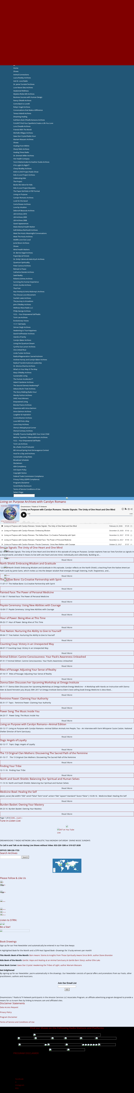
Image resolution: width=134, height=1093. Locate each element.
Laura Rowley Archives (22, 78)
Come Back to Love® (21, 104)
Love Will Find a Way (21, 421)
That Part (17, 288)
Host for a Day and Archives (24, 453)
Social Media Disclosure (22, 486)
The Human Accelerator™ (23, 379)
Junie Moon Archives (21, 243)
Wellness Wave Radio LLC (23, 308)
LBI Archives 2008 (20, 220)
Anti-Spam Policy (19, 470)
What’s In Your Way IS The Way (25, 369)
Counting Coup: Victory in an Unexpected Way (27, 644)
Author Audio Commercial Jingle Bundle (67, 20)
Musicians (67, 45)
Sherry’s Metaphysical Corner (24, 427)
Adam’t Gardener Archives (23, 382)
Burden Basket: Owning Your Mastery (22, 804)
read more (67, 560)
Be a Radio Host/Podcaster (23, 447)
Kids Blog (67, 35)
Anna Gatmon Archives (22, 411)
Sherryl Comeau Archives (23, 431)
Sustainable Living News (22, 457)
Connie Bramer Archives (22, 418)
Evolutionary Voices (21, 320)
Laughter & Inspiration (22, 414)
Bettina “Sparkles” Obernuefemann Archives (30, 437)
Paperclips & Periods (21, 256)
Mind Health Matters (21, 249)
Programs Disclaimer (21, 482)
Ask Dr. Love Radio (20, 81)
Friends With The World (22, 129)
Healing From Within (21, 146)
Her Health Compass (21, 159)
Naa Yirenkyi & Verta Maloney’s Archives (28, 291)
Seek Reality (18, 275)
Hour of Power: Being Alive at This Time (23, 618)
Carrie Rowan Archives (22, 204)
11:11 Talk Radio (19, 324)
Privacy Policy (6, 1012)
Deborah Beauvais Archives (23, 210)
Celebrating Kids (19, 178)
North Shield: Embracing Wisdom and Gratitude (28, 563)
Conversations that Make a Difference (28, 110)
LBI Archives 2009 (20, 217)
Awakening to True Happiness (25, 330)
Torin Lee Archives (20, 317)
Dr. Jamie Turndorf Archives (23, 84)
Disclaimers (17, 463)
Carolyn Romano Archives (23, 197)
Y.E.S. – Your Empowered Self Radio (26, 314)
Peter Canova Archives (22, 265)
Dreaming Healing (20, 116)
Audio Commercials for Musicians (67, 54)
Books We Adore (67, 14)
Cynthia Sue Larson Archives (24, 346)
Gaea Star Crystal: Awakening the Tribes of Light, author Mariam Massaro (49, 965)
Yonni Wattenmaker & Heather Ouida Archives (31, 162)
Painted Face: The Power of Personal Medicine (27, 592)
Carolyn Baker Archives (22, 340)
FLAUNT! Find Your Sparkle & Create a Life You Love (33, 123)
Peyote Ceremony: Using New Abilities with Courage (30, 605)
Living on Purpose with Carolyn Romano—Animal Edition (33, 724)
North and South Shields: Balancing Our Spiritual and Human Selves (39, 779)
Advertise (67, 4)
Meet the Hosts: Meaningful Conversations (30, 233)
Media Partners (67, 42)
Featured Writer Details (67, 26)
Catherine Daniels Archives (23, 272)
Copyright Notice (20, 473)
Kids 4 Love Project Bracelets (24, 188)
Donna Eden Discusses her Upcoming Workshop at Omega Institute (39, 682)
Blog (67, 32)
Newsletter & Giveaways (67, 11)
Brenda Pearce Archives (22, 405)
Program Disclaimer (8, 1017)
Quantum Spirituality (21, 262)
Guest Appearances (20, 223)
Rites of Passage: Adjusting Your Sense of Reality (28, 669)
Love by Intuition (20, 207)
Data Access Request (9, 1007)
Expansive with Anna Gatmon (24, 408)
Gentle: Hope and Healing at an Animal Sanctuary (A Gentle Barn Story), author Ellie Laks (61, 960)
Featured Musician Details (67, 51)
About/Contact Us (67, 1)
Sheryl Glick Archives (21, 149)
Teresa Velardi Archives (22, 113)
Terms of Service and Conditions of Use (17, 1022)
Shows (15, 71)
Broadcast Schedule (21, 460)
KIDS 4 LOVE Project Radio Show (25, 172)
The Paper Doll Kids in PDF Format (26, 191)
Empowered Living (20, 401)
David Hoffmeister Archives (24, 333)
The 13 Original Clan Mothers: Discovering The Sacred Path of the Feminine (44, 753)
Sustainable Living (20, 376)
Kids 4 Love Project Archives (24, 175)
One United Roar (19, 350)
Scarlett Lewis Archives (22, 298)
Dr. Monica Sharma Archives (24, 366)
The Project (17, 181)
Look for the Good (20, 201)
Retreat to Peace (19, 269)
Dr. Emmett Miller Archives (23, 155)
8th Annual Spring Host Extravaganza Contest (31, 450)
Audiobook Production (67, 17)
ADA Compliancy (19, 466)
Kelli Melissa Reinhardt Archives (25, 230)
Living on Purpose (20, 194)
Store (67, 60)
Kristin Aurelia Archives (22, 285)
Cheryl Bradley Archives (22, 168)
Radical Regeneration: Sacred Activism (28, 356)
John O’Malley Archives (22, 304)
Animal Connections (21, 74)
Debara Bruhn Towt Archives (24, 389)
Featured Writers (67, 23)
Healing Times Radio (21, 152)
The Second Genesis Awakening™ (26, 385)
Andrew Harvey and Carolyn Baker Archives (30, 359)
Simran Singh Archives (21, 327)
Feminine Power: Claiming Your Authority (24, 698)
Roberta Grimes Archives (22, 278)
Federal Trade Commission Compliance (28, 476)
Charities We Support (67, 39)
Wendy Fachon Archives (22, 395)
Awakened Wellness (21, 91)
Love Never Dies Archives (23, 87)
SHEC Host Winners (21, 398)
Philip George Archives (22, 311)
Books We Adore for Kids (67, 29)
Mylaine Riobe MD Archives (23, 94)
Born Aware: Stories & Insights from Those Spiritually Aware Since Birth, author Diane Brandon (71, 955)
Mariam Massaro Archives (23, 139)
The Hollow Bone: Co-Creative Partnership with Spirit (31, 579)
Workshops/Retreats (67, 57)
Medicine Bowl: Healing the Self (18, 791)
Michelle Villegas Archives (23, 133)
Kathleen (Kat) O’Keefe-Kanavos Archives (29, 120)
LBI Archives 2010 (20, 214)
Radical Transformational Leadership (27, 363)
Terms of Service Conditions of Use (26, 489)
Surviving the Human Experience (26, 282)
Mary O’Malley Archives (22, 372)
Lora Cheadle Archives (21, 126)
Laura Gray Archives (21, 424)
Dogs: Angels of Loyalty (13, 740)
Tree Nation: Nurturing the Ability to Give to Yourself (30, 631)
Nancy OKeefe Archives (22, 100)
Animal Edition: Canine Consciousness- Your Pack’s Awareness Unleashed (43, 656)
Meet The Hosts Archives (23, 236)
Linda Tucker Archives (21, 353)
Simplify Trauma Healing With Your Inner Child (31, 434)
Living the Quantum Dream (24, 343)
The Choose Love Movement (24, 295)
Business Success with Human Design (27, 97)
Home (15, 68)
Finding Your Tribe (10, 766)
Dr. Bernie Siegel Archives (23, 253)
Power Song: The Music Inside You (20, 711)
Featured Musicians (67, 48)
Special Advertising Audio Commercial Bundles (67, 8)
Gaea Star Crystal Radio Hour (24, 136)
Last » (19, 818)
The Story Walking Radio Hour (25, 392)
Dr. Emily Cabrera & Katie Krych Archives (28, 259)
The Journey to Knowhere (23, 301)
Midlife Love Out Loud (22, 240)
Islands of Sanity (19, 337)
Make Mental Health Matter (24, 227)
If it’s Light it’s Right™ (21, 165)
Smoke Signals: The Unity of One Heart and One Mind (31, 547)
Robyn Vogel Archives (21, 107)
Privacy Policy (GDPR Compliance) (26, 479)
